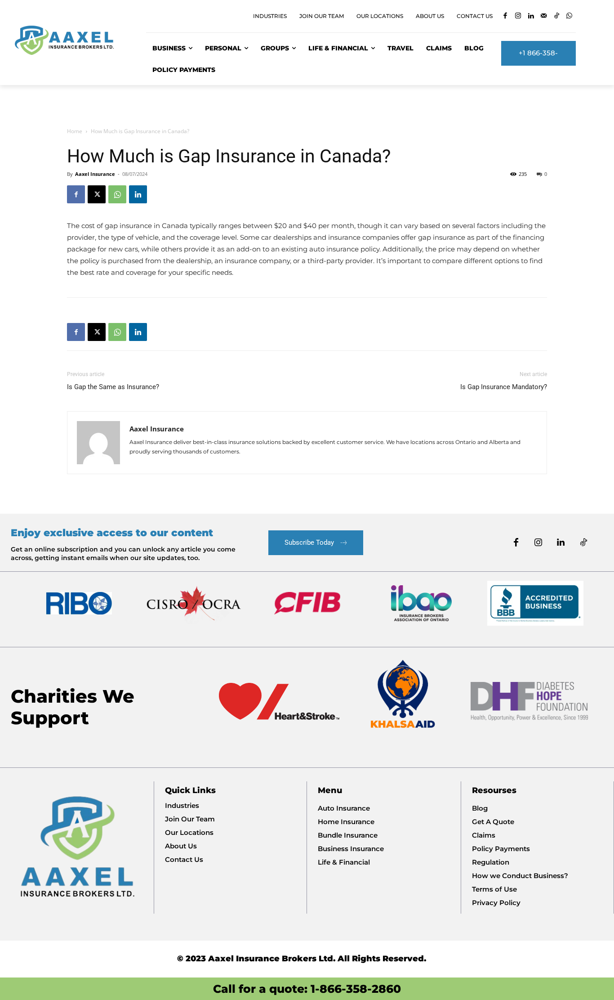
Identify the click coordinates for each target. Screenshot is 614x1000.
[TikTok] (556, 16)
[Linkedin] (531, 16)
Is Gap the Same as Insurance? (113, 387)
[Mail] (544, 16)
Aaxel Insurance (95, 173)
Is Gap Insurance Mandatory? (503, 387)
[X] (97, 194)
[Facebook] (505, 16)
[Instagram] (518, 16)
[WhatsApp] (569, 16)
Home (74, 131)
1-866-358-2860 (356, 989)
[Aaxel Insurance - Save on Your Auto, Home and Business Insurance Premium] (70, 40)
